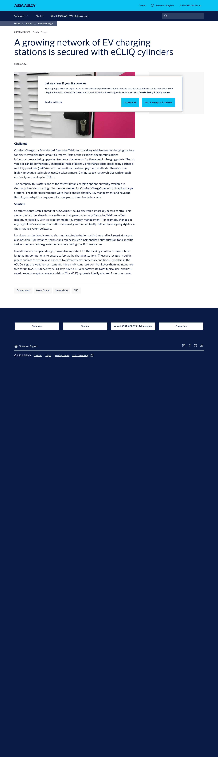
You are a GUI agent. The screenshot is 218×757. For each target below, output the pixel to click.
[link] (142, 5)
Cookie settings (53, 101)
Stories (39, 15)
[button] (26, 16)
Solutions (19, 15)
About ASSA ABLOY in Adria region (69, 15)
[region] (110, 94)
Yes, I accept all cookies (158, 102)
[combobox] (183, 16)
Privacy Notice (162, 92)
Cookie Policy (146, 92)
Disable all (130, 102)
